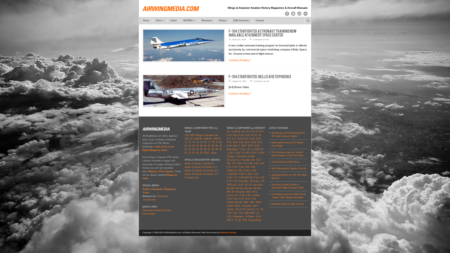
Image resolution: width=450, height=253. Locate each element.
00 (220, 149)
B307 (244, 145)
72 (189, 142)
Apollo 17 (212, 174)
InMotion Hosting (228, 232)
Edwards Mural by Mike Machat (288, 204)
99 (217, 149)
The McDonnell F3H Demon (286, 162)
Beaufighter (233, 149)
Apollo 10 (199, 167)
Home (146, 20)
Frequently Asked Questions (156, 210)
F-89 (252, 167)
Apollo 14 (212, 170)
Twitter (146, 189)
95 (201, 149)
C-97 (248, 149)
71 (186, 142)
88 (213, 145)
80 (220, 142)
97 (209, 149)
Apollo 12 (189, 170)
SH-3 (255, 206)
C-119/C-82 (257, 149)
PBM (245, 202)
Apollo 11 (210, 167)
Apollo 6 (189, 163)
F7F (234, 163)
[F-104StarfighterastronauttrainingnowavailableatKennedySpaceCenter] (263, 33)
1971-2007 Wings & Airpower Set (201, 135)
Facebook (157, 189)
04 (197, 152)
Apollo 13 (200, 170)
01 (186, 152)
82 (189, 145)
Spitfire (230, 209)
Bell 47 (236, 145)
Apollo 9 (189, 167)
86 (205, 145)
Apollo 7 (199, 163)
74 (197, 142)
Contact (260, 20)
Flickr (146, 192)
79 (217, 142)
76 (205, 142)
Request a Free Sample (160, 171)
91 (186, 149)
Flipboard (169, 189)
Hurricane (254, 181)
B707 (250, 145)
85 (201, 145)
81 (186, 145)
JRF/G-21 (232, 184)
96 (205, 149)
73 (193, 142)
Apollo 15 (189, 174)
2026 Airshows (241, 20)
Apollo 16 (200, 174)
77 (209, 142)
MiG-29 (230, 191)
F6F (229, 163)
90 (220, 145)
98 (213, 149)
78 (213, 142)
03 (193, 152)
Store (160, 20)
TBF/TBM (249, 213)
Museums (207, 20)
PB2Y (259, 202)
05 (201, 152)
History (223, 20)
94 (197, 149)
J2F (263, 181)
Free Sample (148, 213)
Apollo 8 (209, 163)
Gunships (243, 181)
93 (193, 149)
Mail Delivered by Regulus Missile (289, 168)
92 (189, 149)
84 (197, 145)
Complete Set (191, 177)
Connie (251, 156)
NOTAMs (189, 20)
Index (174, 20)
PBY (252, 202)
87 (209, 145)
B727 (257, 145)
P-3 (236, 195)
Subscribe (162, 196)
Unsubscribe (149, 199)
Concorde (241, 156)
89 (217, 145)
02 (189, 152)
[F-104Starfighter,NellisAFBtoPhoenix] (260, 76)
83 (193, 145)
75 (201, 142)
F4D (240, 170)
